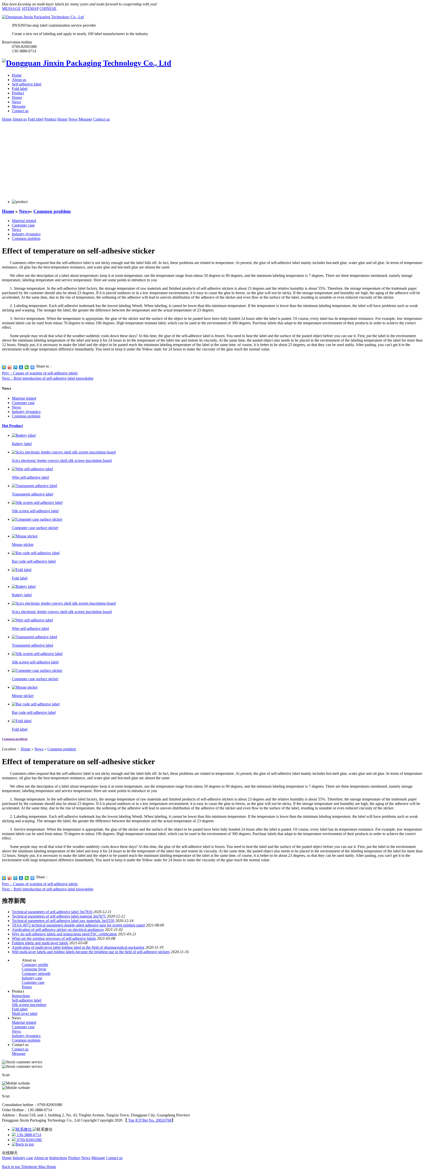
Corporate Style (34, 969)
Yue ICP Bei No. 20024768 (149, 1120)
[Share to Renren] (21, 878)
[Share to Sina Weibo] (10, 878)
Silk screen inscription (29, 1005)
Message (18, 106)
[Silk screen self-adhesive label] (37, 502)
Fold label (19, 88)
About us (19, 80)
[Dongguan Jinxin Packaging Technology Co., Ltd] (43, 17)
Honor (17, 97)
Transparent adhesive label (32, 494)
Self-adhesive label (26, 84)
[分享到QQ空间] (4, 367)
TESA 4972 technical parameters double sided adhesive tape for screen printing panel (78, 925)
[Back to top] (23, 1144)
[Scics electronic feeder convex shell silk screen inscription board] (64, 452)
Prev (40, 373)
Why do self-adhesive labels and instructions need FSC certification (64, 934)
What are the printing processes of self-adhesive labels (54, 938)
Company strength (36, 973)
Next (47, 378)
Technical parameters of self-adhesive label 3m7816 (52, 912)
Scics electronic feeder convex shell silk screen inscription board (62, 460)
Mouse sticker (23, 544)
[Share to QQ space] (4, 878)
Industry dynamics (26, 234)
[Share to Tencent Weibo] (15, 878)
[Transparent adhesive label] (34, 486)
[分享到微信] (27, 367)
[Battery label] (24, 435)
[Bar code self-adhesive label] (36, 553)
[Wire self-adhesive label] (32, 469)
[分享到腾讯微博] (15, 367)
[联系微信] (22, 1129)
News (16, 102)
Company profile (35, 965)
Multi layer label (24, 1013)
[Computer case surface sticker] (37, 519)
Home (16, 75)
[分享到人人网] (21, 367)
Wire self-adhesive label (30, 477)
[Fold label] (21, 570)
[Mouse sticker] (25, 536)
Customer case (23, 225)
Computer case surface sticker (35, 528)
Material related (24, 221)
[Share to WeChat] (27, 878)
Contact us (20, 111)
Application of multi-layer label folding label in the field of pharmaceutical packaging (78, 947)
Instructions (21, 996)
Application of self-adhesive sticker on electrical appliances (58, 929)
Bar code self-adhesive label (34, 561)
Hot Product (12, 426)
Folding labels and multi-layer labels (40, 943)
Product (18, 93)
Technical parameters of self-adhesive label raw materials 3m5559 (63, 921)
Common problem (52, 211)
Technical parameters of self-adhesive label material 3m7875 (59, 916)
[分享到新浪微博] (10, 367)
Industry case (32, 978)
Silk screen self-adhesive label (35, 511)
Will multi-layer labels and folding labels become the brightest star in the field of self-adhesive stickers (91, 952)
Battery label (22, 444)
